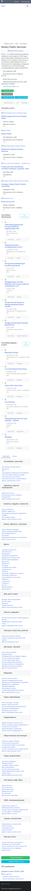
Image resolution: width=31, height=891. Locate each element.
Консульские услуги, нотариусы (12, 495)
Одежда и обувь (7, 654)
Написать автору (8, 90)
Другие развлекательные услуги (12, 775)
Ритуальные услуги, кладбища (11, 848)
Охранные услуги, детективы (11, 844)
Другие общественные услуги (11, 751)
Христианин (20, 431)
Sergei (18, 258)
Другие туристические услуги (11, 832)
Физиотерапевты (7, 587)
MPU (3, 471)
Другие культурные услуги (10, 642)
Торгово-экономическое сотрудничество (15, 749)
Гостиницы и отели (8, 828)
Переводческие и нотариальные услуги (13, 246)
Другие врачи (6, 589)
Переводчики (6, 497)
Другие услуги (6, 850)
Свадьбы (4, 515)
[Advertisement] (15, 25)
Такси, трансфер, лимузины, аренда (13, 475)
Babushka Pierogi (11, 352)
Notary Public (6, 134)
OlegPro (18, 317)
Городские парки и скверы (10, 765)
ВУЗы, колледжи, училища (10, 702)
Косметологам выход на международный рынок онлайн (14, 304)
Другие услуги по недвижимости (12, 730)
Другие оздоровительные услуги (12, 625)
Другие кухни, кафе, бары (10, 795)
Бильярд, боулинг (7, 763)
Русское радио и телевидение (11, 811)
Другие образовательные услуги (12, 712)
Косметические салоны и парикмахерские (15, 618)
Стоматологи (6, 581)
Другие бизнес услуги (9, 539)
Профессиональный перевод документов (16, 324)
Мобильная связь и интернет (11, 807)
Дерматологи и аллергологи (11, 557)
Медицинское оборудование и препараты (15, 682)
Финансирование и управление (12, 729)
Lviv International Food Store (16, 369)
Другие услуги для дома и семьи (12, 607)
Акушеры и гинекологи (9, 550)
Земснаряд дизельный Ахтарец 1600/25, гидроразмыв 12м (14, 227)
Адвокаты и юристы (8, 493)
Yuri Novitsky (10, 402)
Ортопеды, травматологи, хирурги (12, 573)
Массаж (4, 619)
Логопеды (5, 565)
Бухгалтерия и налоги (9, 533)
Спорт (4, 623)
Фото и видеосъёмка (8, 517)
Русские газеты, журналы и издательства (15, 809)
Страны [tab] (14, 456)
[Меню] (27, 6)
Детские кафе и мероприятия (11, 599)
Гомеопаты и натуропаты (10, 555)
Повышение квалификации (10, 708)
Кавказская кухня (7, 791)
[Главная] (1, 43)
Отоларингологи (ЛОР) (9, 567)
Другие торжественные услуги (11, 519)
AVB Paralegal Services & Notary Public (14, 117)
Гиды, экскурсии (7, 826)
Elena (18, 276)
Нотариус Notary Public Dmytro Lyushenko (13, 185)
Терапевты (5, 583)
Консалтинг (5, 535)
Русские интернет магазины (11, 658)
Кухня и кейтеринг (7, 509)
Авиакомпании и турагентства (11, 824)
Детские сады (6, 601)
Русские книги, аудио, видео (11, 660)
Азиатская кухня (7, 785)
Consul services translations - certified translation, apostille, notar (15, 168)
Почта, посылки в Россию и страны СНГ (14, 846)
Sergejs (19, 297)
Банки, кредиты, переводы (10, 529)
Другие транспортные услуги (11, 480)
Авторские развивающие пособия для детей (15, 265)
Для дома (5, 603)
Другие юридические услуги (11, 499)
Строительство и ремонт (10, 727)
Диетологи (5, 561)
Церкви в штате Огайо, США (12, 871)
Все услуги (26, 343)
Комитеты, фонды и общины (11, 741)
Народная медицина (8, 686)
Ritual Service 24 (7, 202)
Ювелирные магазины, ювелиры (12, 666)
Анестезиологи (6, 552)
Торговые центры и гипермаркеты (13, 664)
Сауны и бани (6, 773)
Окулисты (5, 571)
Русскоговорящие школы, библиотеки (14, 706)
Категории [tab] (6, 456)
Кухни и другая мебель (9, 652)
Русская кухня (6, 793)
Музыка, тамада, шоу (8, 511)
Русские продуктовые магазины (12, 662)
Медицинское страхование (10, 684)
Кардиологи (5, 563)
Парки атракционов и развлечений (13, 771)
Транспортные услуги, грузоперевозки (14, 478)
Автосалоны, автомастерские (11, 467)
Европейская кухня (8, 789)
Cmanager (24, 102)
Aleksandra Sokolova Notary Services (12, 150)
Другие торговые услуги (9, 668)
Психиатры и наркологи (9, 575)
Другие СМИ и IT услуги (9, 813)
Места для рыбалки (8, 767)
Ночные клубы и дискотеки (10, 769)
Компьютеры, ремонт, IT (9, 806)
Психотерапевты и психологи (11, 577)
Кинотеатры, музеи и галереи (11, 636)
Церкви (4, 640)
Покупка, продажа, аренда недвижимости (15, 725)
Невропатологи (7, 569)
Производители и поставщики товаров (14, 656)
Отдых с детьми (7, 830)
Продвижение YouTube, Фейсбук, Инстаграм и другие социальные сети (17, 284)
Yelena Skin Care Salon (13, 385)
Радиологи (5, 579)
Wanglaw (8, 437)
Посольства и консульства (10, 743)
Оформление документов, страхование (14, 537)
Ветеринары (6, 554)
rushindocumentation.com (11, 86)
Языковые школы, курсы (9, 710)
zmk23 (18, 239)
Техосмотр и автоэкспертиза (11, 477)
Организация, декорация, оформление (14, 513)
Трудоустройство (7, 605)
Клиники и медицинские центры (12, 680)
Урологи (4, 585)
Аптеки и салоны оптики (9, 678)
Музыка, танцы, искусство (10, 704)
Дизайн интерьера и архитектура (12, 723)
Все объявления (24, 216)
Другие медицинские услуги (11, 692)
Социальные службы (8, 747)
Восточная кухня (7, 787)
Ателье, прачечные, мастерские (12, 842)
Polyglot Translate (22, 336)
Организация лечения (9, 688)
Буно (2, 884)
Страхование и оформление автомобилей (15, 473)
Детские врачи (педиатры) (10, 559)
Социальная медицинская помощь (13, 690)
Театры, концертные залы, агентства (13, 638)
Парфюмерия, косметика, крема (12, 621)
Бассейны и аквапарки (9, 761)
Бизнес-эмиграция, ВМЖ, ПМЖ (12, 531)
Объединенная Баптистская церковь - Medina (16, 420)
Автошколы (5, 469)
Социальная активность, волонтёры (13, 745)
